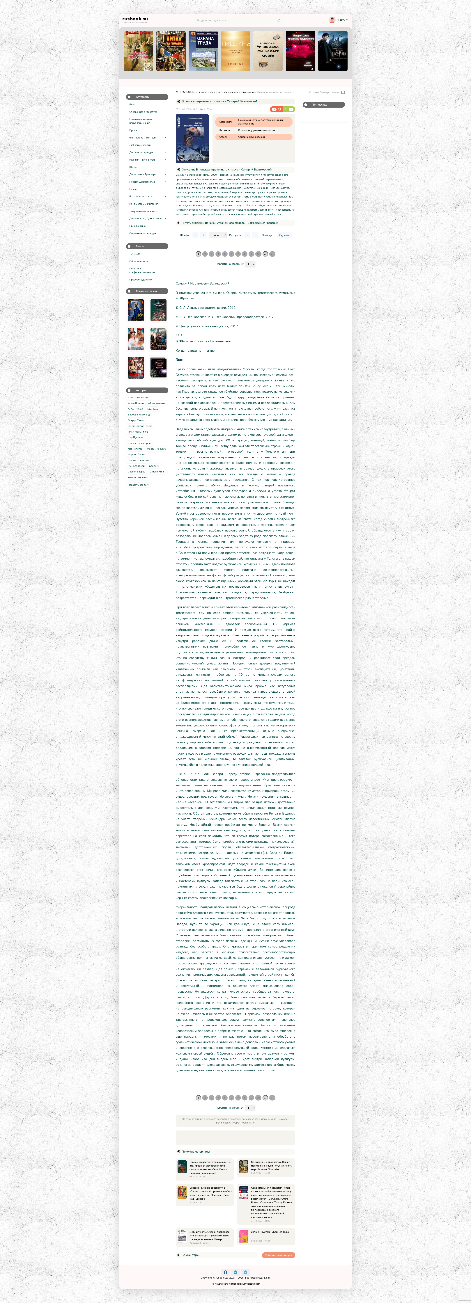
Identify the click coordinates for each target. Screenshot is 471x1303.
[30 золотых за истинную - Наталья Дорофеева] (158, 339)
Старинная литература (142, 233)
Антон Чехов (135, 409)
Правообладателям (140, 279)
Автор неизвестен (138, 397)
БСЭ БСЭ (152, 409)
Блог (132, 104)
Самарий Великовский (251, 137)
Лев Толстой (135, 449)
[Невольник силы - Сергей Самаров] (158, 310)
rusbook (135, 20)
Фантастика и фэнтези (142, 137)
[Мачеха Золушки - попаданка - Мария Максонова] (136, 310)
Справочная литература (143, 112)
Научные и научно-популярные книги (140, 121)
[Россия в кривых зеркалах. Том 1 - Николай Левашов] (158, 368)
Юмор (133, 167)
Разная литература (140, 196)
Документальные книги (143, 211)
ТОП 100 (134, 254)
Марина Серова (137, 454)
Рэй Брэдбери (136, 466)
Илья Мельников (138, 431)
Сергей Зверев (136, 471)
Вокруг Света (136, 420)
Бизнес (133, 189)
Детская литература (141, 152)
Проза (133, 130)
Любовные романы (140, 145)
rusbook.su (222, 1277)
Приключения (137, 226)
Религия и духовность (142, 159)
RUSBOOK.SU (187, 92)
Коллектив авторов (139, 443)
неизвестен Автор (138, 477)
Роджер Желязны (138, 460)
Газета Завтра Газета (140, 426)
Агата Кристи (136, 403)
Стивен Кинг (157, 471)
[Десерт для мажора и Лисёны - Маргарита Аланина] (136, 339)
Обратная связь (138, 261)
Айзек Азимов (156, 403)
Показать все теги (138, 485)
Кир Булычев (135, 437)
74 (272, 254)
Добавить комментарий (279, 1255)
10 (258, 254)
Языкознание (247, 92)
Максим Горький (157, 449)
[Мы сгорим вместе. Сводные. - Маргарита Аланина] (136, 368)
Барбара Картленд (139, 414)
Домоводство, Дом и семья (145, 218)
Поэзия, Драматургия (142, 182)
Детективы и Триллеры (142, 174)
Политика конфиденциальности (142, 270)
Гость (341, 20)
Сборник (154, 466)
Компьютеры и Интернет (143, 204)
